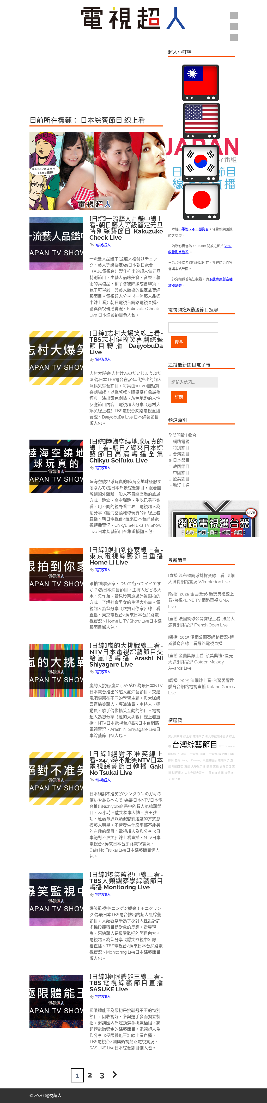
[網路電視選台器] (213, 535)
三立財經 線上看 (216, 754)
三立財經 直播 (196, 754)
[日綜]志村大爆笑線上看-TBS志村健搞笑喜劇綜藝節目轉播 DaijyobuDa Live (126, 343)
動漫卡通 (181, 485)
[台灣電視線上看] (200, 99)
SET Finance (227, 746)
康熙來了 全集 (177, 754)
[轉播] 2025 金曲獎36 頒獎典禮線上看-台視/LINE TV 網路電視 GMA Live (201, 600)
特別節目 (181, 447)
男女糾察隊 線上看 (180, 736)
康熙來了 (198, 736)
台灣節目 (181, 454)
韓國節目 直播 (181, 766)
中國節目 (181, 472)
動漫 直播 (213, 766)
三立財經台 (210, 760)
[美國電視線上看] (201, 137)
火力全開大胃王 (195, 773)
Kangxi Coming (191, 760)
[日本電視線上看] (201, 218)
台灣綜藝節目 (194, 744)
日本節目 (181, 460)
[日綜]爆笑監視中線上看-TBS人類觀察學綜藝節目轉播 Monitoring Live (126, 881)
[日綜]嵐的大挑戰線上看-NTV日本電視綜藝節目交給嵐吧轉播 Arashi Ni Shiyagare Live (126, 655)
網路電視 (181, 441)
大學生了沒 (198, 766)
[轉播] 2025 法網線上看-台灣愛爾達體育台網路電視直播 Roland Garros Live (201, 686)
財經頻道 (178, 773)
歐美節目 (181, 479)
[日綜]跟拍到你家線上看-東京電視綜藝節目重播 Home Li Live (126, 556)
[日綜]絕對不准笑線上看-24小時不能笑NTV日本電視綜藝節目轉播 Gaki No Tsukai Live (126, 763)
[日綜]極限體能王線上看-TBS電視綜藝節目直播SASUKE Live (126, 983)
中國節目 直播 (215, 773)
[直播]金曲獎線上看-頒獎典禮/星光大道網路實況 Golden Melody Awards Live (200, 662)
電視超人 (103, 245)
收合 (192, 435)
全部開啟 (176, 435)
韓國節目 (181, 466)
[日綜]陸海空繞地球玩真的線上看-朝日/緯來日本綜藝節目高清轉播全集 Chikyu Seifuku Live (126, 451)
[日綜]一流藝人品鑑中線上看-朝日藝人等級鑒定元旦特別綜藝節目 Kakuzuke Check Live (126, 228)
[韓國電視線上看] (200, 180)
